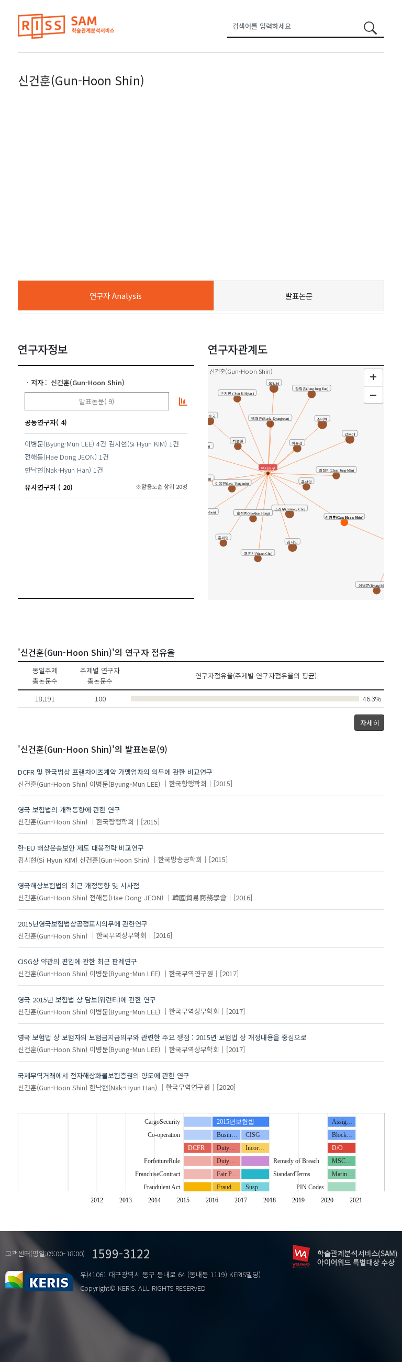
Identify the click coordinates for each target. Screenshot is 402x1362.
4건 (101, 444)
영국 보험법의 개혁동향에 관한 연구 (69, 809)
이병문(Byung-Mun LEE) (59, 444)
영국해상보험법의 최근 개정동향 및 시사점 (78, 885)
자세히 (369, 723)
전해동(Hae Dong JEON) (61, 457)
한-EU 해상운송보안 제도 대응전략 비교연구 (81, 848)
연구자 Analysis (116, 295)
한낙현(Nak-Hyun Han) (58, 470)
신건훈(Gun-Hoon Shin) (88, 382)
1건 (174, 444)
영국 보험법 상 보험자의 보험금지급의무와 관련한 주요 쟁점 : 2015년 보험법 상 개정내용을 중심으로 (162, 1037)
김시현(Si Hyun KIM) (137, 444)
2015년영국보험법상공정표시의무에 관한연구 (83, 924)
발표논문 (298, 295)
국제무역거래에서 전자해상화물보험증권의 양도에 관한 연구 (103, 1075)
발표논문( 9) (96, 401)
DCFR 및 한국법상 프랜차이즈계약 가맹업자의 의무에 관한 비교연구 (115, 772)
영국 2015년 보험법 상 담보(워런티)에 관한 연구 (87, 999)
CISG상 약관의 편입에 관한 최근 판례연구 (77, 961)
